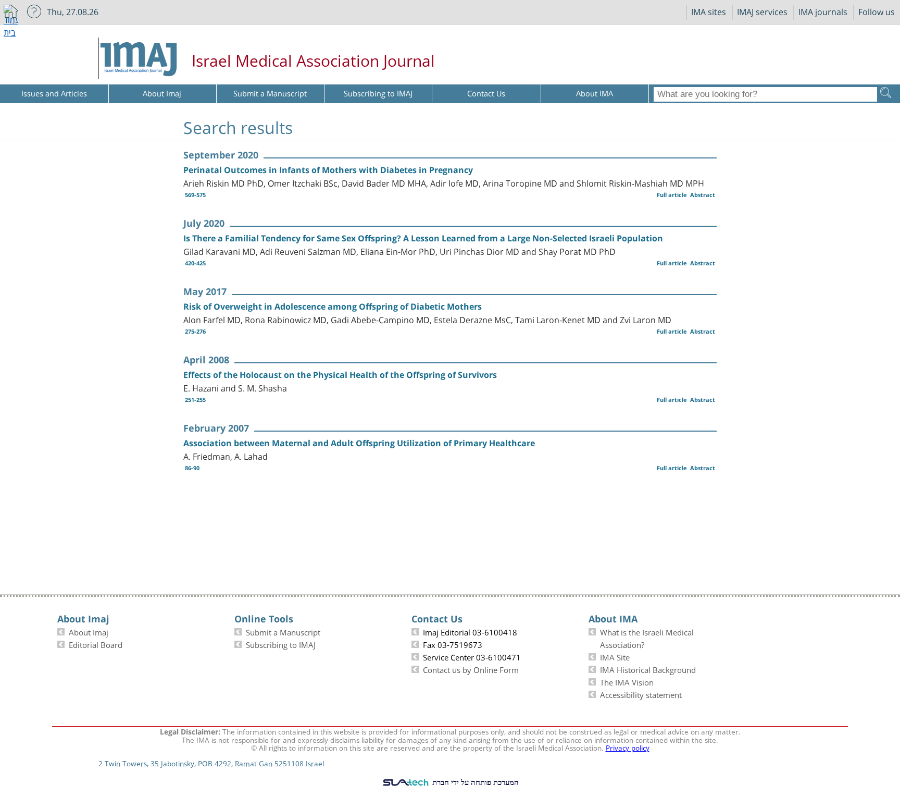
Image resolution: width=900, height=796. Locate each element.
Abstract (702, 195)
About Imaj (88, 631)
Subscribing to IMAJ (281, 644)
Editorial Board (95, 644)
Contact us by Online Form (471, 669)
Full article (672, 195)
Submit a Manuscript (283, 631)
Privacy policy (627, 747)
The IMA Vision (627, 681)
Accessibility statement (641, 694)
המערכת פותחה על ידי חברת (474, 782)
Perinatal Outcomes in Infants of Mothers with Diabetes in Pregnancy (328, 170)
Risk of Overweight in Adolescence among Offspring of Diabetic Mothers (332, 306)
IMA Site (615, 656)
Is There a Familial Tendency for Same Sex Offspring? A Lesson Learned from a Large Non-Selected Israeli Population (423, 238)
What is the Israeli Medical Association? (647, 637)
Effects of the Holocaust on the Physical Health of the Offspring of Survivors (340, 375)
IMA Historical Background (648, 669)
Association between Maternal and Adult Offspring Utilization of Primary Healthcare (359, 443)
